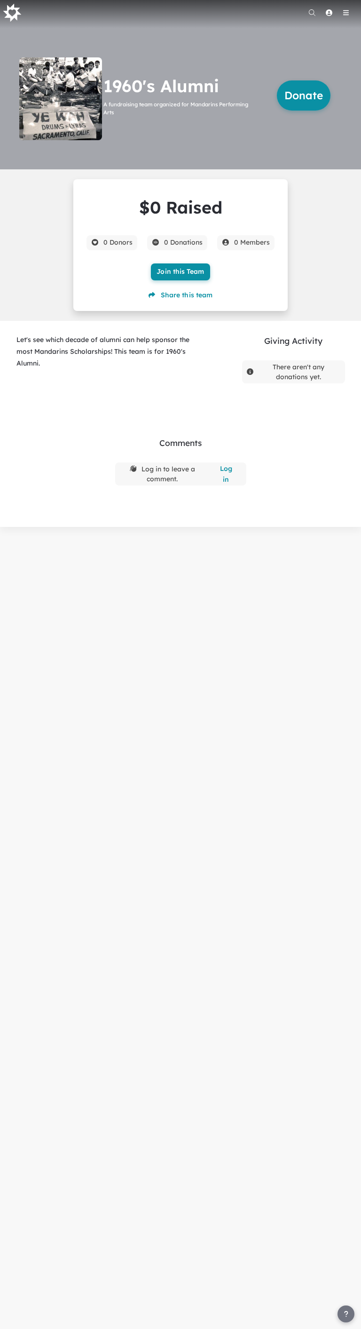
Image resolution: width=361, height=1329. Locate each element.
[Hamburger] (345, 12)
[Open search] (312, 12)
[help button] (345, 1313)
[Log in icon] (329, 12)
